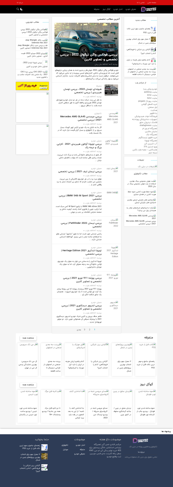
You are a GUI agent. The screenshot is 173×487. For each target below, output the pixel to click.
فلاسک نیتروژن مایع (148, 122)
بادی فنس (101, 453)
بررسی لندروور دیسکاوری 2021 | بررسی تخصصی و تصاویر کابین (82, 307)
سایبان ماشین (151, 131)
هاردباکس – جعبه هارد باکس (144, 149)
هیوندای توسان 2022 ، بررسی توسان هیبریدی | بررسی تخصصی (82, 91)
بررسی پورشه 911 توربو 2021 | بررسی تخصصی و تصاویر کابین (82, 279)
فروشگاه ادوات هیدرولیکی (146, 116)
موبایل (65, 449)
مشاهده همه (28, 338)
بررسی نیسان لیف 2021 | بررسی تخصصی (80, 171)
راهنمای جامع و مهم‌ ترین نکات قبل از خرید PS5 (141, 30)
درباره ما (20, 2)
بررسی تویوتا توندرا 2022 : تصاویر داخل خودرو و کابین (35, 64)
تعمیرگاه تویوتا (151, 140)
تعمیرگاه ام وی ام (149, 128)
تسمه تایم (153, 152)
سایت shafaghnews (148, 125)
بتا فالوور (153, 113)
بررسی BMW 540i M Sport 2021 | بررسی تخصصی (80, 197)
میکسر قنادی (115, 444)
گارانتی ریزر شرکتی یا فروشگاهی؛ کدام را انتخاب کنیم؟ (141, 51)
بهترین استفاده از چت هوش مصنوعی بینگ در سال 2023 (141, 184)
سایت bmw (152, 95)
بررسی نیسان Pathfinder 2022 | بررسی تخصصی (81, 224)
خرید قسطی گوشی (149, 104)
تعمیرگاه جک (151, 134)
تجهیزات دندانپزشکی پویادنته (144, 119)
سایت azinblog (150, 92)
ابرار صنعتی (152, 107)
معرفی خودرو (131, 9)
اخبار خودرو (117, 9)
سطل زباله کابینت (113, 453)
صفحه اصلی (151, 2)
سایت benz (152, 98)
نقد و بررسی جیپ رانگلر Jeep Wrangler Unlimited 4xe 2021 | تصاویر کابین (33, 46)
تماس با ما (141, 2)
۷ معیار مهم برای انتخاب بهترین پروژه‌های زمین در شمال (141, 41)
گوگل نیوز (106, 9)
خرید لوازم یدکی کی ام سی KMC (103, 450)
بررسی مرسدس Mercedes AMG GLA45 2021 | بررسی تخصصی (141, 222)
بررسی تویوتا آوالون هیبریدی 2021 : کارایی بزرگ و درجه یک (79, 145)
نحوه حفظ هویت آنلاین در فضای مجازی (142, 193)
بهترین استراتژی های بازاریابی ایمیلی (141, 201)
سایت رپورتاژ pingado (147, 101)
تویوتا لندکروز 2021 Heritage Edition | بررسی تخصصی (81, 252)
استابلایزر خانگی (107, 447)
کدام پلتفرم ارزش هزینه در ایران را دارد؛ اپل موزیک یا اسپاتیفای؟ (141, 62)
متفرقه (96, 9)
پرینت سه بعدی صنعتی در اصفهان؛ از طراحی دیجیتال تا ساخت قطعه (142, 73)
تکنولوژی (98, 113)
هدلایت (154, 110)
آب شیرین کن (150, 143)
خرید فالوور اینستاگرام (148, 137)
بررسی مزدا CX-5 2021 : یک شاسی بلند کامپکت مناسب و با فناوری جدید (33, 75)
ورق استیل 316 (150, 146)
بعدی (79, 329)
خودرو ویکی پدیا (150, 89)
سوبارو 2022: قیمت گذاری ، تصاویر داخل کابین (34, 55)
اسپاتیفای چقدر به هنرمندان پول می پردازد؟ (141, 209)
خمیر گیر (105, 444)
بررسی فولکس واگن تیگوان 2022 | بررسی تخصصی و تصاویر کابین (34, 32)
